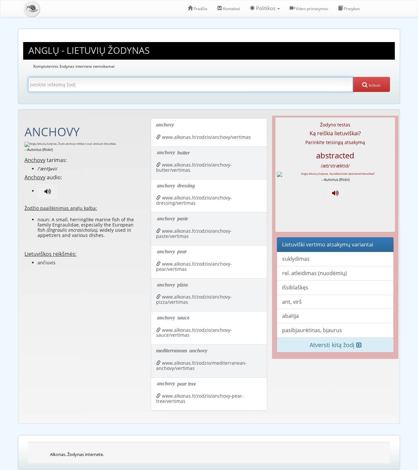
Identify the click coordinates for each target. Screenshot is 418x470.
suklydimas (296, 258)
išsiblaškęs (295, 287)
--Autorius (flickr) (38, 149)
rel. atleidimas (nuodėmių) (314, 273)
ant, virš (292, 301)
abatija (290, 315)
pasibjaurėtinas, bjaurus (312, 330)
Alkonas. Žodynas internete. (77, 454)
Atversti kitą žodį (333, 345)
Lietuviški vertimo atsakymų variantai (327, 244)
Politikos (266, 8)
